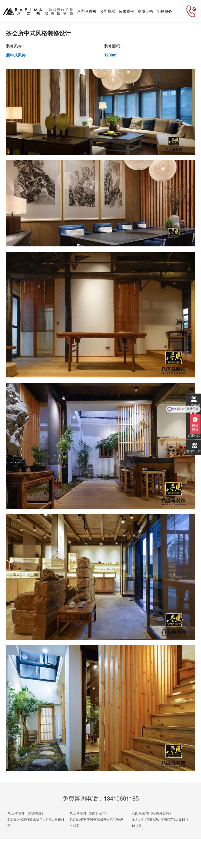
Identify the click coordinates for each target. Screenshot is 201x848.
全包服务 (164, 11)
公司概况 (107, 11)
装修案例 (126, 11)
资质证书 (145, 11)
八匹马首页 (87, 11)
